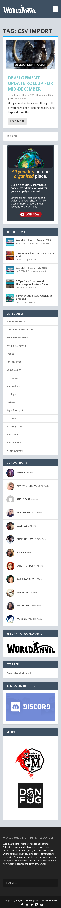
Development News (45, 95)
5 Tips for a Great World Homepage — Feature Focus (32, 283)
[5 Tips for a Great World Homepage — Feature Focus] (10, 283)
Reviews (10, 402)
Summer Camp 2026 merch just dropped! (34, 297)
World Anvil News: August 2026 (33, 240)
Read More (17, 121)
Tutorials (11, 418)
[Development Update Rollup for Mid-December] (30, 54)
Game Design (13, 369)
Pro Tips (32, 259)
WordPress (51, 900)
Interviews (12, 378)
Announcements (15, 321)
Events (32, 302)
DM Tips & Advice (16, 345)
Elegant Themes (24, 900)
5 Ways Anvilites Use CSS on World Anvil (35, 255)
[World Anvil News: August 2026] (10, 242)
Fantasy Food (14, 361)
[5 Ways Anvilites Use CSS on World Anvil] (10, 255)
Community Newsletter (39, 243)
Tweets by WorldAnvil (18, 673)
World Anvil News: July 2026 (31, 267)
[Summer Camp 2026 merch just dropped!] (10, 298)
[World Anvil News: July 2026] (10, 270)
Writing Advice (14, 450)
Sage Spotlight (14, 410)
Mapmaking (13, 386)
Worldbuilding (14, 442)
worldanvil (15, 95)
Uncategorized (14, 426)
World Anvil (12, 434)
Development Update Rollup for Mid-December (30, 83)
